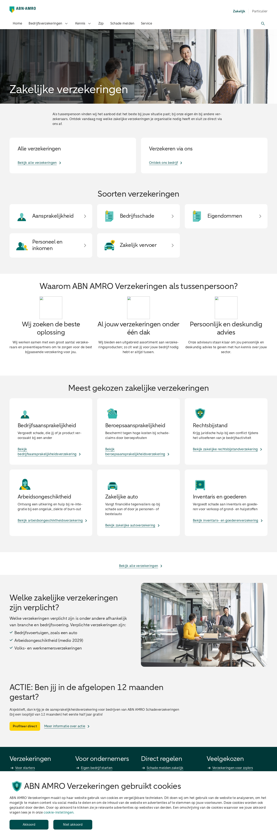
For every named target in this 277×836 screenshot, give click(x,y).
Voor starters (25, 768)
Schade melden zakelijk (165, 768)
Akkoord (29, 824)
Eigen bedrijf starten (96, 768)
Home (17, 23)
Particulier (259, 11)
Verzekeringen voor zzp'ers (232, 768)
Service (146, 23)
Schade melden (122, 23)
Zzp (101, 23)
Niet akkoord (73, 824)
